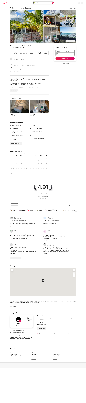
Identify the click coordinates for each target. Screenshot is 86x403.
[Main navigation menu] (82, 3)
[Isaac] (44, 218)
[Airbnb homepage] (6, 2)
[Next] (76, 211)
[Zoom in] (74, 273)
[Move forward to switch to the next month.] (46, 155)
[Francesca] (44, 244)
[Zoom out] (74, 276)
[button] (26, 160)
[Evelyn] (11, 244)
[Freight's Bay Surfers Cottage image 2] (52, 18)
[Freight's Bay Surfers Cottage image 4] (68, 18)
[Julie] (11, 218)
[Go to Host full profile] (21, 321)
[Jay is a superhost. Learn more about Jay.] (11, 58)
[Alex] (11, 231)
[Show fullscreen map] (74, 270)
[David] (44, 231)
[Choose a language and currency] (79, 3)
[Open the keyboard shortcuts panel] (10, 176)
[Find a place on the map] (12, 270)
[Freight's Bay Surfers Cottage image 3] (52, 35)
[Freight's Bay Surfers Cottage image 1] (26, 26)
